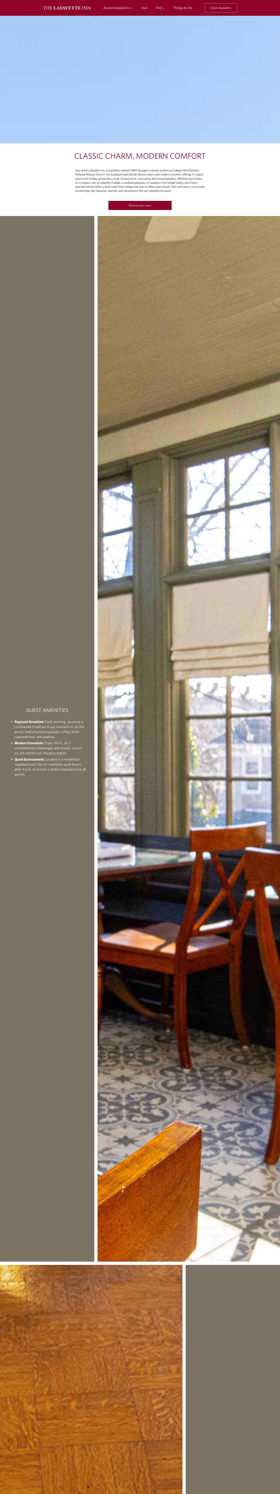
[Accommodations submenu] (132, 8)
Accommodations (116, 8)
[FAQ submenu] (164, 8)
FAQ (159, 8)
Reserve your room (140, 205)
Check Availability (220, 8)
